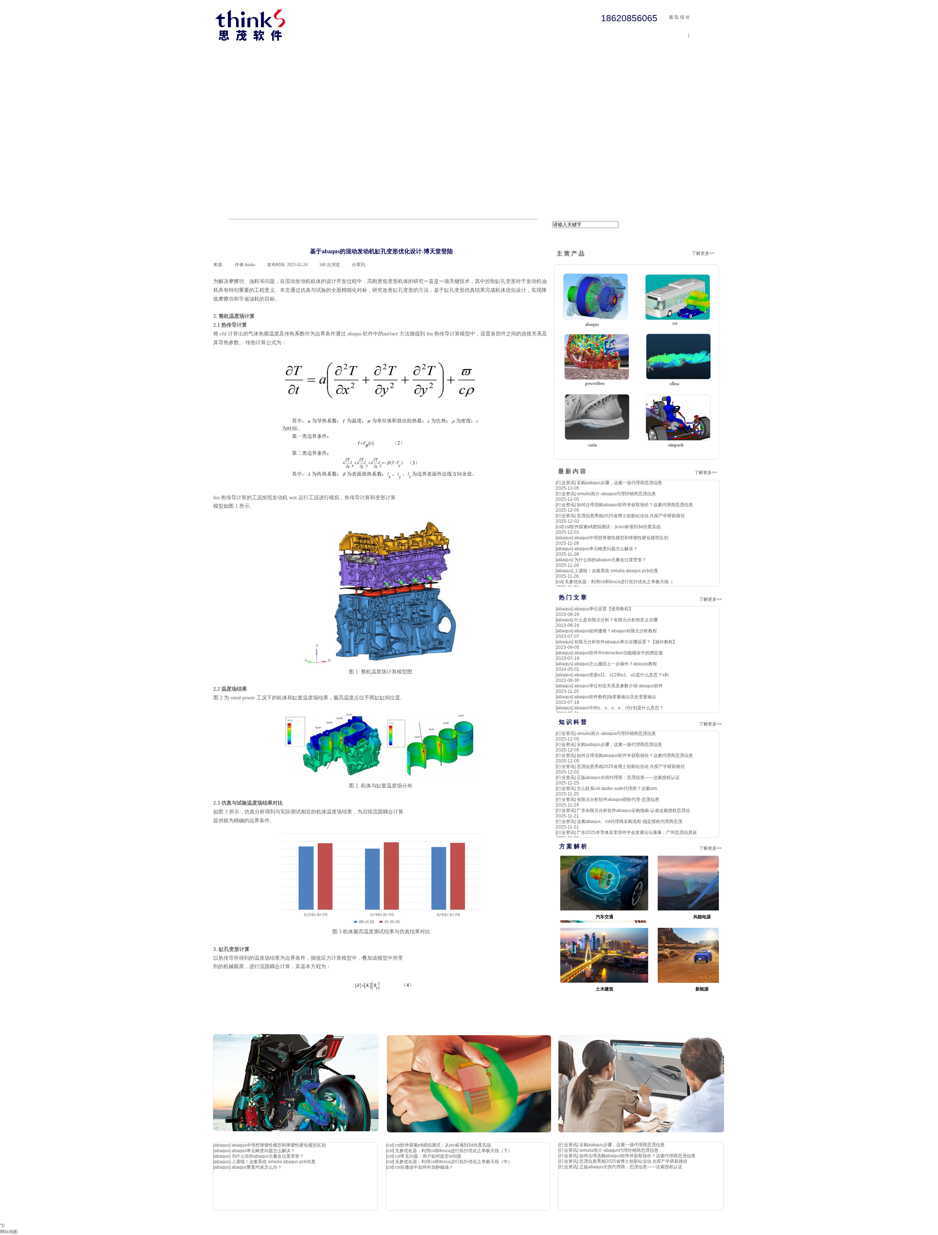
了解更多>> (703, 253)
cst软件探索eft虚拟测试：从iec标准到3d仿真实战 (613, 526)
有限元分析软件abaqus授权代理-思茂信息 (618, 799)
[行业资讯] (566, 482)
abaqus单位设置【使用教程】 (603, 608)
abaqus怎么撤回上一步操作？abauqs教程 (615, 663)
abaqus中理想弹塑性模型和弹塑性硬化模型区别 (621, 537)
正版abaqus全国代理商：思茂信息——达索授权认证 (628, 777)
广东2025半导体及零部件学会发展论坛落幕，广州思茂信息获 (637, 832)
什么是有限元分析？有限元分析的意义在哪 (616, 619)
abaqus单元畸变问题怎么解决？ (606, 548)
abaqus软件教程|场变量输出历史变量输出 (615, 696)
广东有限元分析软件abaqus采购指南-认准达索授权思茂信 (633, 810)
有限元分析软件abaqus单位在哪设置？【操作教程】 (625, 641)
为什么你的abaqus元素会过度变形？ (610, 559)
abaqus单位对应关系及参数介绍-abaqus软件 (618, 685)
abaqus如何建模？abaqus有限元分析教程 (615, 630)
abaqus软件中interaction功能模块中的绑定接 (618, 652)
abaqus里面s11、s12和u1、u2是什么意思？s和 (621, 674)
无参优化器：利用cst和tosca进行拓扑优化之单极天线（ (619, 581)
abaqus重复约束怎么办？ (257, 1167)
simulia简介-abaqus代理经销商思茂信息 (616, 493)
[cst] (560, 526)
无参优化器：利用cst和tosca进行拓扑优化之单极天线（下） (453, 1150)
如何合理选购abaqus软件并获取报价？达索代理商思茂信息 (635, 504)
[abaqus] (564, 537)
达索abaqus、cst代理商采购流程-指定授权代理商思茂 (629, 821)
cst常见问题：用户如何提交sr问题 (428, 1156)
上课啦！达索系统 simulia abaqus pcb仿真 (616, 570)
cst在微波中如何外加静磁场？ (424, 1167)
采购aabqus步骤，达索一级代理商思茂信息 (619, 482)
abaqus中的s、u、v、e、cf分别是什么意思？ (619, 707)
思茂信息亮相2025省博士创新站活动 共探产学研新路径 (631, 515)
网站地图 (9, 1231)
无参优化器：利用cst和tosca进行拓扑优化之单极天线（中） (453, 1161)
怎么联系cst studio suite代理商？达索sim (617, 788)
